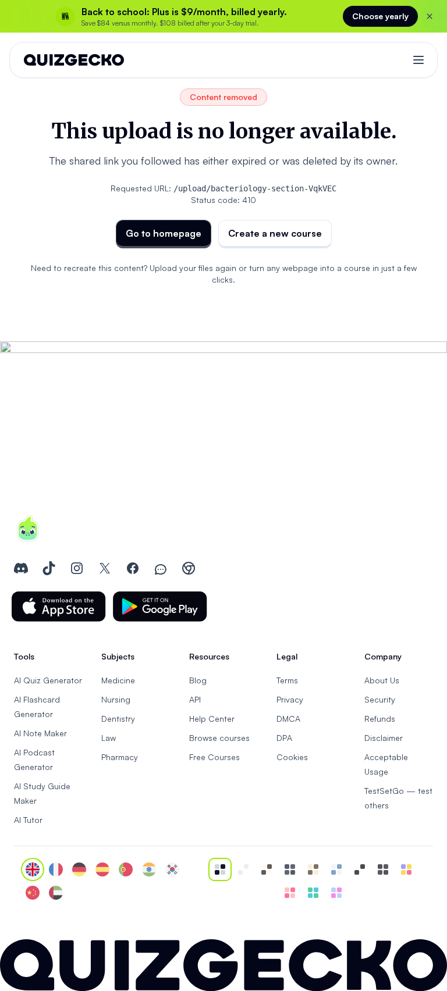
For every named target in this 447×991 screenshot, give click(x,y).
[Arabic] (56, 892)
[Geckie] (406, 869)
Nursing (115, 699)
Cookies (292, 757)
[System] (220, 869)
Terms (287, 680)
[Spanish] (102, 869)
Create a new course (275, 233)
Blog (198, 680)
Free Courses (214, 757)
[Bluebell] (336, 892)
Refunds (379, 718)
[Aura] (290, 892)
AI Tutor (28, 820)
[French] (56, 869)
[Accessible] (359, 869)
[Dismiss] (429, 16)
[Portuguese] (125, 869)
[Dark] (290, 869)
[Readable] (266, 869)
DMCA (288, 718)
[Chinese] (32, 892)
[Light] (243, 869)
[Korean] (172, 869)
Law (108, 738)
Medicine (118, 680)
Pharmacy (119, 757)
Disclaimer (383, 738)
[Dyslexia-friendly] (313, 869)
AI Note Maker (40, 733)
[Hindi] (149, 869)
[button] (59, 606)
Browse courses (219, 738)
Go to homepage (163, 233)
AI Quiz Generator (48, 680)
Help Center (212, 718)
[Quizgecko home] (74, 60)
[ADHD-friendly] (336, 869)
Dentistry (118, 718)
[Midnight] (383, 869)
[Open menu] (418, 60)
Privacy (289, 699)
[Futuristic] (313, 892)
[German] (79, 869)
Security (379, 699)
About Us (381, 680)
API (195, 699)
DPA (284, 738)
